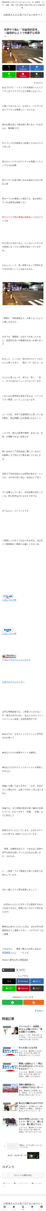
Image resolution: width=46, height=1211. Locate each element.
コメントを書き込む (23, 1175)
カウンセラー (9, 970)
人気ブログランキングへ (13, 682)
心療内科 (22, 970)
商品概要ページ (9, 952)
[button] (37, 75)
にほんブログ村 (9, 600)
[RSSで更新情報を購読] (33, 1002)
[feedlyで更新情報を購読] (12, 1002)
